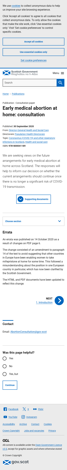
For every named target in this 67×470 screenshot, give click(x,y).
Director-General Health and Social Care (29, 130)
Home (6, 94)
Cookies (48, 424)
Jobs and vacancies (34, 430)
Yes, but (13, 374)
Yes (11, 358)
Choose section (13, 221)
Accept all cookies (33, 41)
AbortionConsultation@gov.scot (28, 331)
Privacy (52, 430)
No (10, 366)
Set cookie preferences (34, 60)
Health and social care (36, 142)
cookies (16, 5)
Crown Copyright (11, 430)
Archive (23, 424)
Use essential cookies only (33, 52)
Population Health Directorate (30, 134)
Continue (10, 385)
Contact (35, 424)
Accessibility (9, 424)
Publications (18, 94)
